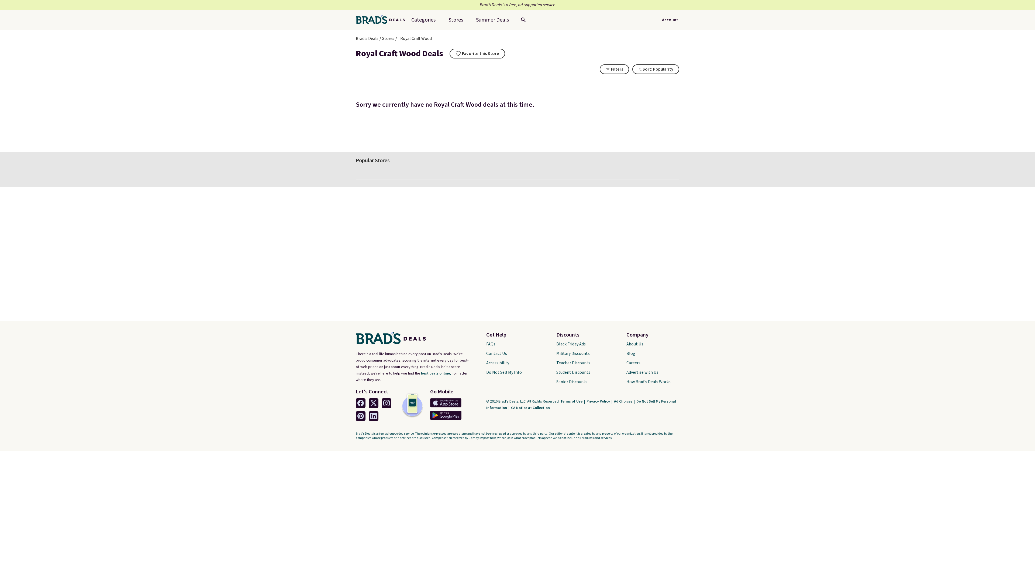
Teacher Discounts (573, 363)
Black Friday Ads (571, 344)
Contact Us (496, 353)
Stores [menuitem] (455, 20)
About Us (634, 344)
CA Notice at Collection (530, 408)
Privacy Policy (598, 401)
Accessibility (497, 363)
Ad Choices (623, 401)
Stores (388, 38)
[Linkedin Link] (373, 416)
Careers (633, 363)
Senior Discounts (571, 381)
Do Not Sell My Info (504, 372)
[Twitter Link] (373, 403)
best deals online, (436, 373)
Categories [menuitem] (423, 20)
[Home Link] (382, 20)
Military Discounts (573, 353)
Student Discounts (573, 372)
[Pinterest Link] (360, 416)
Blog (630, 353)
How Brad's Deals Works (648, 381)
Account (670, 20)
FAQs (490, 344)
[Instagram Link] (386, 403)
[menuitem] (492, 20)
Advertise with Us (642, 372)
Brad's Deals (367, 38)
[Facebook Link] (360, 403)
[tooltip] (477, 53)
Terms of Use (571, 401)
